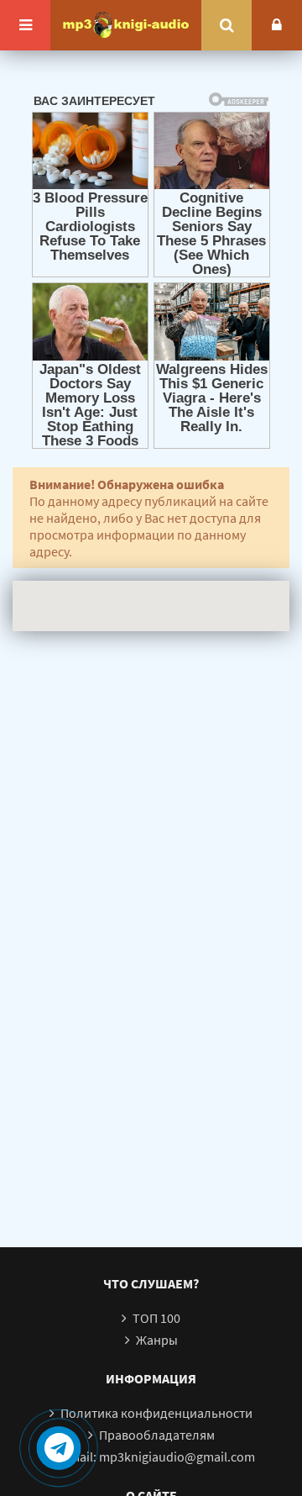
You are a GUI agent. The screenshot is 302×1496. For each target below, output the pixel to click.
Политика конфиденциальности (156, 1412)
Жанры (157, 1339)
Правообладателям (157, 1434)
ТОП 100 (156, 1317)
